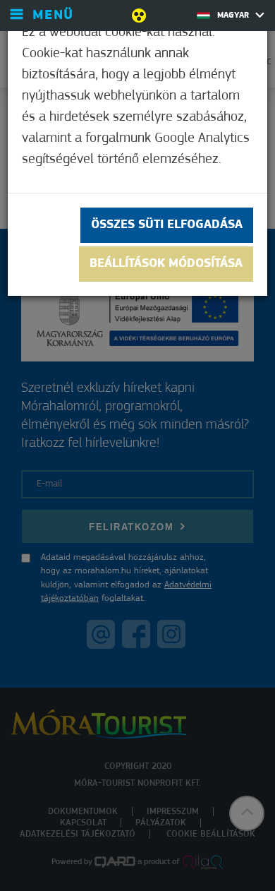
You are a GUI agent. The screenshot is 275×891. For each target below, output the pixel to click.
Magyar (234, 15)
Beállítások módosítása (166, 264)
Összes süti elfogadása (167, 225)
